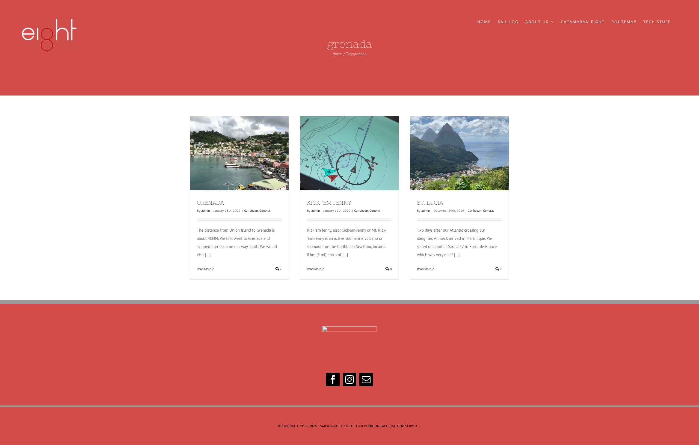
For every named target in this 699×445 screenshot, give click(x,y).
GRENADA (229, 153)
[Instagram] (349, 379)
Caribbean (251, 210)
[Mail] (366, 379)
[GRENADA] (239, 153)
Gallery (249, 153)
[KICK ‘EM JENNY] (349, 153)
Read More (204, 269)
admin (205, 210)
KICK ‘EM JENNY (339, 153)
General (264, 210)
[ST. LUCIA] (459, 153)
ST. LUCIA (449, 153)
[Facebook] (333, 379)
